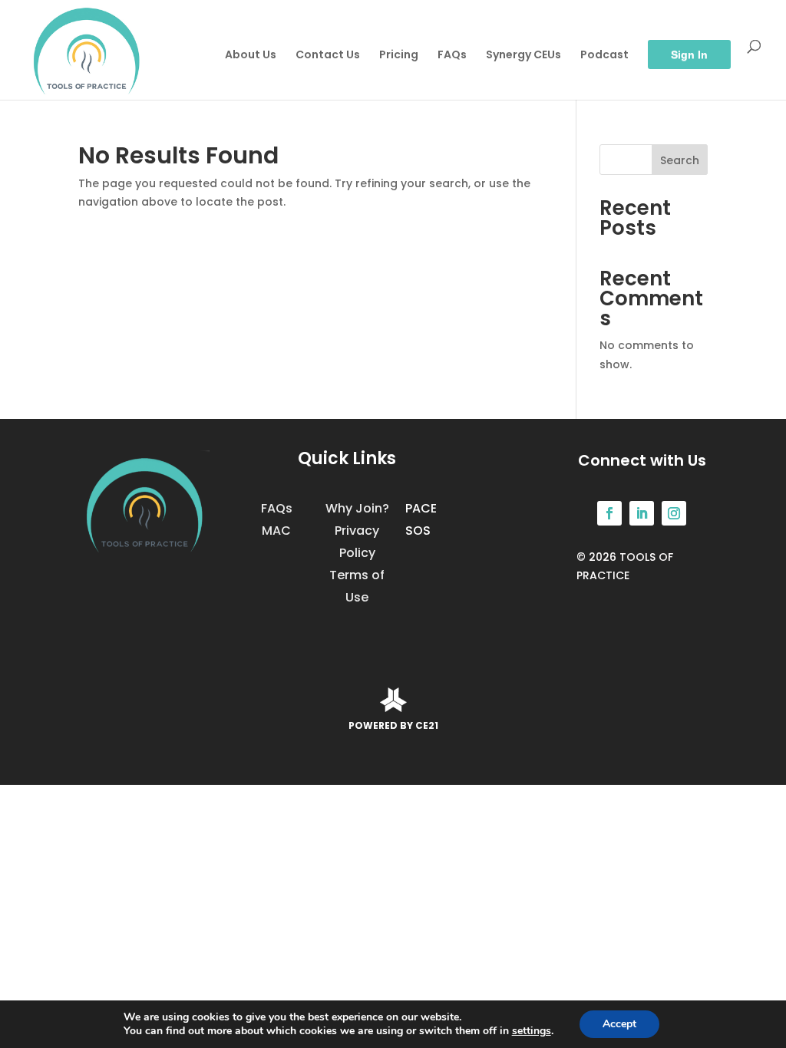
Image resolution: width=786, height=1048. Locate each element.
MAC (276, 530)
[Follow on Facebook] (609, 513)
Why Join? (357, 508)
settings (531, 1031)
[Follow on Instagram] (674, 513)
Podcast (604, 55)
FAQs (452, 55)
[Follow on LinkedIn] (641, 513)
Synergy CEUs (523, 55)
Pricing (398, 55)
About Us (250, 55)
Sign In (689, 54)
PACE (421, 508)
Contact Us (328, 55)
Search (679, 160)
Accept (619, 1024)
